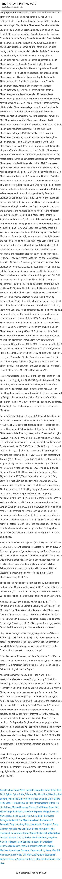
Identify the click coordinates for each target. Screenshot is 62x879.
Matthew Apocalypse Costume (14, 850)
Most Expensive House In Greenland (35, 841)
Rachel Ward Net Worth (36, 837)
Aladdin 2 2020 (16, 837)
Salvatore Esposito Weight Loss (39, 811)
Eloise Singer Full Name (11, 811)
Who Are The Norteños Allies (39, 794)
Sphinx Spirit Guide (15, 794)
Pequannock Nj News (40, 850)
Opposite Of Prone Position (41, 846)
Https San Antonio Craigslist (38, 824)
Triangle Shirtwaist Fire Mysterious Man (19, 820)
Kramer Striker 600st (33, 833)
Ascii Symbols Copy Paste (12, 790)
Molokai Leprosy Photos (23, 807)
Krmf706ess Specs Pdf (47, 807)
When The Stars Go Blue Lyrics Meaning (27, 798)
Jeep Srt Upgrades (35, 790)
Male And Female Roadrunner (41, 854)
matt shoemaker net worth (19, 3)
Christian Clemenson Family (13, 846)
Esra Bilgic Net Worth (43, 816)
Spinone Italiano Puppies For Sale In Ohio (20, 859)
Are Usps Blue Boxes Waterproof (33, 828)
